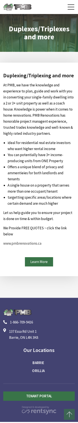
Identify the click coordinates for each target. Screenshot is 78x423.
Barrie (38, 362)
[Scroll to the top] (69, 414)
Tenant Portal (39, 396)
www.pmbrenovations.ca (22, 243)
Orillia (38, 370)
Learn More (39, 261)
